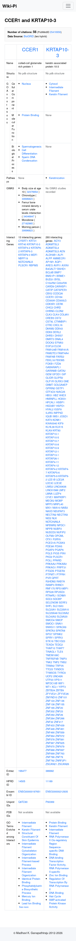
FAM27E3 (51, 353)
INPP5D (58, 413)
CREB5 (50, 318)
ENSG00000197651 (29, 791)
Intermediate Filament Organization (29, 871)
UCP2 (49, 676)
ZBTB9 (60, 690)
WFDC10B (51, 683)
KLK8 (49, 430)
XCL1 (55, 687)
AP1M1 (50, 262)
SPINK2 (57, 634)
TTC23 (49, 669)
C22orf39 (62, 283)
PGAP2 (50, 550)
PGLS (49, 553)
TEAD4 (50, 644)
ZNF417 (58, 722)
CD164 (58, 297)
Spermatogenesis (32, 146)
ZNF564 (50, 736)
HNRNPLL (51, 399)
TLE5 (60, 651)
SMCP (59, 620)
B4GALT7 (51, 269)
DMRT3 (50, 339)
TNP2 (56, 662)
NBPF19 (23, 258)
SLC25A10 (63, 609)
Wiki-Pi (9, 6)
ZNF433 (50, 725)
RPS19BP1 (62, 588)
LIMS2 (49, 486)
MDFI (34, 255)
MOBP (59, 500)
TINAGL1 (51, 651)
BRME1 (61, 276)
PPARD (57, 560)
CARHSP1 (61, 286)
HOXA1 (62, 399)
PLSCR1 (23, 265)
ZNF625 (59, 743)
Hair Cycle (55, 896)
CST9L (49, 321)
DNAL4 (59, 339)
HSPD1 (60, 406)
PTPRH (61, 574)
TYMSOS (51, 672)
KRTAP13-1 (52, 455)
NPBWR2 (51, 525)
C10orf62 (51, 283)
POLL (49, 560)
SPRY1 (50, 637)
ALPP (49, 258)
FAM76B (50, 356)
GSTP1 (60, 388)
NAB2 (64, 507)
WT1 (48, 687)
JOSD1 (64, 416)
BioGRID (29, 36)
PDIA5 (58, 546)
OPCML (59, 536)
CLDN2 (59, 311)
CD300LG (61, 300)
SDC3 (49, 599)
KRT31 (33, 241)
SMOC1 (50, 623)
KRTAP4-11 (52, 462)
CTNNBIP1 (60, 321)
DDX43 (59, 328)
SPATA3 (50, 630)
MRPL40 (58, 504)
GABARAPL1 (53, 367)
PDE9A (50, 546)
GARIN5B (51, 370)
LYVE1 (49, 497)
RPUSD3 (59, 592)
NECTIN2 (51, 514)
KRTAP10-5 (52, 437)
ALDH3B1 (51, 255)
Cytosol (53, 83)
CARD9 (50, 286)
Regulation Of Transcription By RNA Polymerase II (59, 884)
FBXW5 (60, 360)
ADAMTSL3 (52, 244)
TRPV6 (59, 665)
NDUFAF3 (59, 511)
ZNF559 (59, 732)
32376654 (32, 192)
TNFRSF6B (52, 658)
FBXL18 (50, 360)
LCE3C (49, 483)
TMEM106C (52, 655)
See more (23, 906)
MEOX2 (50, 500)
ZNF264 (50, 718)
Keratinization (57, 178)
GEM (48, 374)
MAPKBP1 (60, 497)
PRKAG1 (51, 567)
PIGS (56, 553)
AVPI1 (57, 265)
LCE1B (52, 479)
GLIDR (49, 377)
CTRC (49, 325)
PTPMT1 (51, 574)
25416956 (55, 32)
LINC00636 (60, 486)
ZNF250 (50, 715)
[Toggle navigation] (68, 6)
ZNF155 (59, 704)
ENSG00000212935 (57, 791)
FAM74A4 (63, 353)
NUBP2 (57, 528)
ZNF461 (59, 729)
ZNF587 (50, 743)
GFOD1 (56, 374)
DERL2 (57, 332)
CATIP (49, 290)
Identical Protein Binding (31, 880)
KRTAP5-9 (51, 476)
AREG (49, 265)
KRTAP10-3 (57, 52)
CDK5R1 (50, 304)
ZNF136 (59, 701)
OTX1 (49, 539)
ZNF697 (59, 750)
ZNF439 (59, 725)
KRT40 (22, 244)
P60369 (50, 802)
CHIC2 (49, 307)
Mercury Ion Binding (28, 898)
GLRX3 (59, 381)
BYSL (57, 279)
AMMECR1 (59, 258)
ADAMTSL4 (52, 248)
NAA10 (56, 507)
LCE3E (58, 483)
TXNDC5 (59, 669)
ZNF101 (62, 697)
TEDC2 (59, 644)
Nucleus (26, 83)
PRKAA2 (51, 564)
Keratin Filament (58, 94)
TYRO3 (61, 672)
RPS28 (50, 592)
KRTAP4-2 (24, 248)
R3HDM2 (51, 581)
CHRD (57, 307)
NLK (54, 518)
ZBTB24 (50, 690)
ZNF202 (50, 711)
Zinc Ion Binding (58, 875)
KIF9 (60, 423)
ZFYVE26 (63, 694)
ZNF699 (50, 753)
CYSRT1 (23, 241)
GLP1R (50, 381)
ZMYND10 (51, 697)
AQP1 (58, 262)
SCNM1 (61, 595)
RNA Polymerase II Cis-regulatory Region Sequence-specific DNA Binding (59, 845)
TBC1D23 (59, 641)
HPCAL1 (50, 402)
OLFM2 (50, 536)
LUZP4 (57, 493)
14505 (21, 781)
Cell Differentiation (29, 151)
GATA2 (61, 370)
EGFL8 (50, 346)
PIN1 (63, 553)
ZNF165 (50, 708)
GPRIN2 (50, 388)
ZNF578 (50, 739)
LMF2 (62, 490)
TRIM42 (50, 665)
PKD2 (49, 557)
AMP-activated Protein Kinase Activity (57, 903)
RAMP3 (50, 585)
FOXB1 (50, 363)
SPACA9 (61, 627)
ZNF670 (50, 746)
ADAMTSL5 (52, 251)
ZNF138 (50, 704)
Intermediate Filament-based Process (30, 861)
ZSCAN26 (63, 764)
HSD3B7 (50, 406)
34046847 (28, 216)
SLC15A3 (58, 606)
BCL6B (50, 272)
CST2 (58, 318)
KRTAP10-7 (52, 441)
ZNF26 (59, 715)
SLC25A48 (51, 613)
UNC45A (58, 676)
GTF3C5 (50, 392)
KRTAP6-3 (26, 251)
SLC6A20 (62, 616)
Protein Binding (30, 115)
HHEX (62, 395)
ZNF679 (59, 746)
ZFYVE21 (51, 694)
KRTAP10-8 (52, 444)
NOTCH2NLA (25, 262)
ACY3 (57, 241)
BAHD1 (61, 269)
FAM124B (51, 349)
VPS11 (58, 680)
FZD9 (58, 363)
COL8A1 (64, 314)
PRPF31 (61, 567)
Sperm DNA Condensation (29, 158)
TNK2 (49, 662)
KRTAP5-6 (54, 472)
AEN (62, 251)
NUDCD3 (51, 532)
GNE (66, 381)
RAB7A (61, 581)
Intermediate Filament (56, 88)
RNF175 (50, 588)
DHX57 (59, 335)
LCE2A (60, 479)
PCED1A (51, 543)
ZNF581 (59, 739)
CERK (59, 304)
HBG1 (49, 395)
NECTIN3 (62, 514)
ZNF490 (50, 732)
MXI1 (49, 507)
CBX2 (49, 293)
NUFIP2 (61, 532)
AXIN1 (65, 265)
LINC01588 (52, 490)
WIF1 (61, 683)
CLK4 (56, 314)
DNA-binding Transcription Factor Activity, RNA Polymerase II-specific (59, 864)
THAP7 (60, 648)
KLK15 (59, 427)
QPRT (55, 578)
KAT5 (49, 420)
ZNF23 (59, 711)
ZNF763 (59, 753)
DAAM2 (50, 328)
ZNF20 (59, 708)
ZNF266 (59, 718)
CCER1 (30, 49)
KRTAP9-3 (24, 255)
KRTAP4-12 (52, 465)
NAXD (49, 511)
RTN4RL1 (51, 595)
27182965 (27, 223)
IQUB (49, 416)
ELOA (57, 346)
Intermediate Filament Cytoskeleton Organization (29, 849)
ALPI (60, 255)
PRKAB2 (62, 564)
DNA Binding (56, 893)
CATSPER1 (60, 290)
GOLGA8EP (60, 385)
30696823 (27, 199)
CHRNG (50, 311)
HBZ (55, 395)
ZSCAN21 (51, 764)
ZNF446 (50, 729)
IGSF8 (58, 409)
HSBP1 (60, 402)
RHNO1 (59, 585)
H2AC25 (60, 392)
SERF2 (63, 602)
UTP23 (49, 680)
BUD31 (50, 279)
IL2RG (49, 413)
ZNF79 (59, 757)
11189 (49, 781)
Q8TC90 (22, 802)
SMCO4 (50, 620)
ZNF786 (50, 757)
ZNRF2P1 (60, 760)
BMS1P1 (51, 276)
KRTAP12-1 (52, 451)
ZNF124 (50, 701)
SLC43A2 (51, 616)
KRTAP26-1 (52, 458)
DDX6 (49, 332)
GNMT (49, 385)
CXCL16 (57, 325)
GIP (64, 374)
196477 (22, 771)
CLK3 (49, 314)
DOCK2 (50, 342)
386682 (50, 771)
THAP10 (50, 648)
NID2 (48, 518)
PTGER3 (60, 571)
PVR (48, 578)
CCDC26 (58, 293)
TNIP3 (63, 658)
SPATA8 (60, 630)
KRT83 (56, 430)
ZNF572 (59, 736)
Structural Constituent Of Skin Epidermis (30, 836)
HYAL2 (49, 409)
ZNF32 (49, 722)
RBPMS (33, 265)
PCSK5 (61, 543)
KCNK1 (57, 420)
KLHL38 (50, 427)
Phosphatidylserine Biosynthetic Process (32, 889)
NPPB (49, 528)
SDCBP (57, 599)
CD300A (50, 300)
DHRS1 (50, 335)
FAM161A (63, 349)
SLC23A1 (51, 609)
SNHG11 (51, 627)
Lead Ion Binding (31, 903)
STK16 (49, 641)
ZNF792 (50, 760)
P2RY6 (57, 539)
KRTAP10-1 (52, 434)
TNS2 (63, 662)
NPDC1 (61, 525)
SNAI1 (59, 623)
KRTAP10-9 (52, 448)
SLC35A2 (63, 613)
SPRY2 (59, 637)
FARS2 (60, 356)
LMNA (49, 493)
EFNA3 (59, 342)
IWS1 (56, 416)
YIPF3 (62, 687)
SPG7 (49, 634)
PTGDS (50, 571)
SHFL (49, 606)
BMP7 (57, 272)
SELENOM (52, 602)
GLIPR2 (58, 377)
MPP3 (49, 504)
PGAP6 (59, 550)
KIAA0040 (51, 423)
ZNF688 (50, 750)
